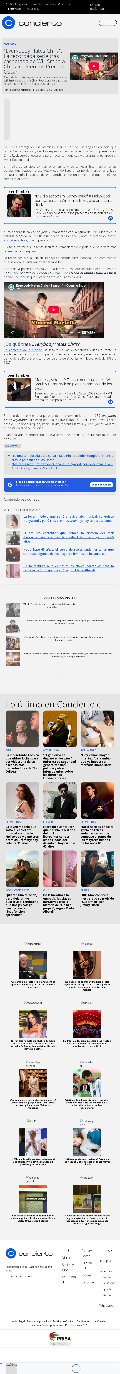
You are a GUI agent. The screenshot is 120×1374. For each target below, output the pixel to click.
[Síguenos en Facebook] (73, 20)
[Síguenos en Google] (63, 20)
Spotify (107, 1289)
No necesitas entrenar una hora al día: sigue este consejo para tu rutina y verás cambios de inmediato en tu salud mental (87, 985)
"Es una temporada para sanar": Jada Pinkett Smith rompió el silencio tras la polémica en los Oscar (62, 458)
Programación (23, 4)
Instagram (106, 1261)
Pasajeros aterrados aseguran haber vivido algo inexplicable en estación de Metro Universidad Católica (33, 1218)
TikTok (106, 1295)
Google (107, 1250)
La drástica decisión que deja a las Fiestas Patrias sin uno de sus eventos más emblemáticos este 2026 (87, 1043)
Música (67, 1257)
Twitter (107, 1277)
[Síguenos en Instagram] (68, 20)
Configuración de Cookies (92, 1321)
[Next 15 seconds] (84, 1368)
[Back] (59, 1368)
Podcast (86, 1275)
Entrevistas (14, 8)
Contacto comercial (21, 1276)
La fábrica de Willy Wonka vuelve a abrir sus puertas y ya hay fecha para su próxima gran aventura (33, 1162)
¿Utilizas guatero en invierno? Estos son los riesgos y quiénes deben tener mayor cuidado (87, 1162)
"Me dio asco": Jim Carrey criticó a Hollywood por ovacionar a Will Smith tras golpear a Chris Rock (62, 466)
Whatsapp (106, 1305)
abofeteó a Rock (15, 240)
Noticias (50, 4)
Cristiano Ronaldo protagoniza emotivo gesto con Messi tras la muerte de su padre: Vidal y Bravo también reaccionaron (87, 1104)
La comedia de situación (23, 350)
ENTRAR (95, 4)
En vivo (9, 4)
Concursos (64, 4)
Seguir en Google (101, 484)
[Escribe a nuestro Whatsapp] (63, 25)
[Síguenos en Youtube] (83, 20)
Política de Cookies (64, 1321)
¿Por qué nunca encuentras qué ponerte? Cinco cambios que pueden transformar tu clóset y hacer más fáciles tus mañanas (33, 1104)
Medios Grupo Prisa (60, 1344)
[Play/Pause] (76, 1368)
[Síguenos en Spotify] (88, 20)
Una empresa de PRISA (60, 1336)
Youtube (108, 1283)
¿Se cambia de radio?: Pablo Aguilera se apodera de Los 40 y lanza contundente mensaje (33, 984)
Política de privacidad (39, 1321)
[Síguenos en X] (78, 20)
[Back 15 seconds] (67, 1368)
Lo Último (38, 4)
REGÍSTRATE (97, 8)
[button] (1, 1363)
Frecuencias (32, 8)
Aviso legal (18, 1321)
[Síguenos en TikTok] (93, 20)
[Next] (93, 1368)
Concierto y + (13, 446)
